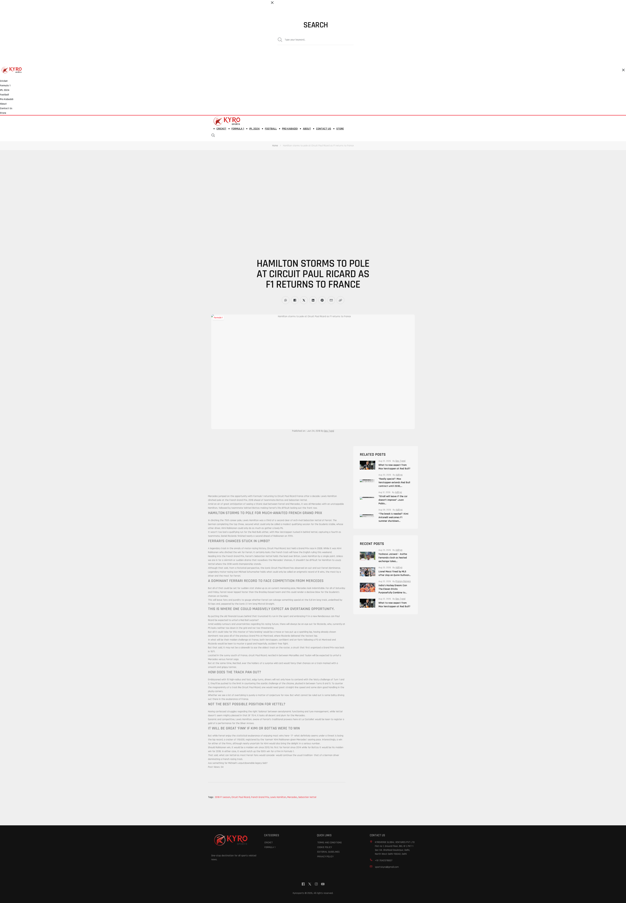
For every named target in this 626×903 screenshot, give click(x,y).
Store (3, 113)
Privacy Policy (325, 856)
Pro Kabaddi (6, 99)
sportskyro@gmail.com (387, 867)
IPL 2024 (4, 90)
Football (4, 94)
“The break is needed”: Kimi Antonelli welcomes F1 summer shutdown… (393, 517)
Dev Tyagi (329, 431)
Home (275, 145)
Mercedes (292, 797)
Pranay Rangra (403, 581)
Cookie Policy (324, 847)
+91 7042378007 (383, 860)
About (3, 104)
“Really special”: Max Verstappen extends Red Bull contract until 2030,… (394, 482)
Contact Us (6, 108)
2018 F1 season (223, 797)
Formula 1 (5, 85)
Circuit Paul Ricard (240, 797)
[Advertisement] (98, 174)
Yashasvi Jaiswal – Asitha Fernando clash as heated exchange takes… (393, 557)
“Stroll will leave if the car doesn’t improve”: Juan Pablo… (393, 500)
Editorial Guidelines (328, 852)
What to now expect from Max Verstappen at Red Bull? (394, 466)
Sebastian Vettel (307, 797)
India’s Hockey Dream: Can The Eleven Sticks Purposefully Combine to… (393, 589)
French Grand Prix (260, 797)
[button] (213, 135)
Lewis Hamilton (278, 797)
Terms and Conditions (329, 842)
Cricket (4, 81)
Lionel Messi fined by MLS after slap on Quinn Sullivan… (395, 573)
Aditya (399, 475)
